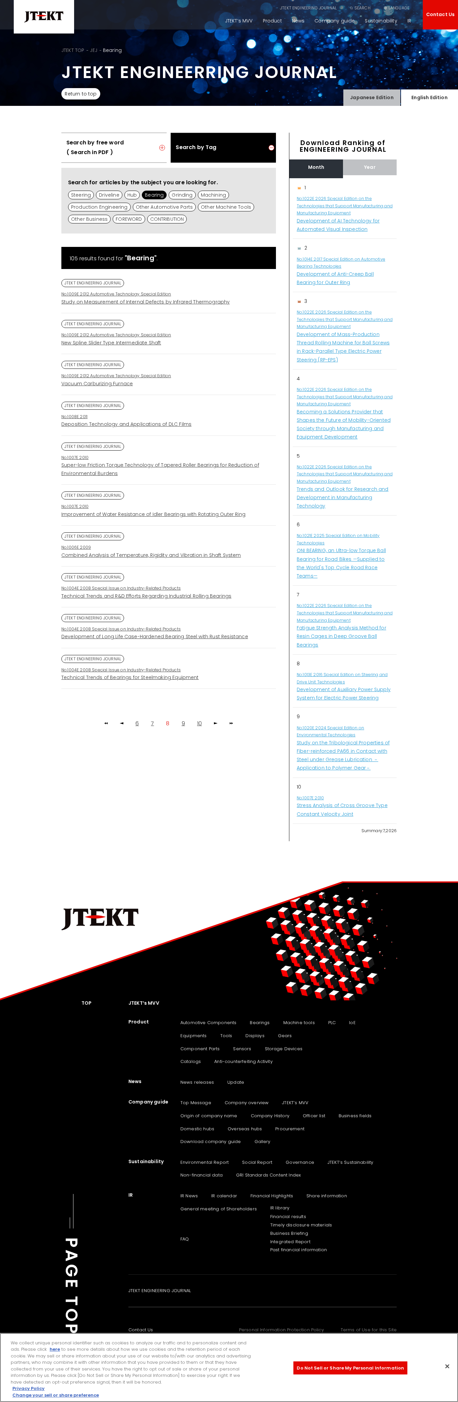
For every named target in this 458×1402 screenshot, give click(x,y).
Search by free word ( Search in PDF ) (95, 147)
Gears (285, 1035)
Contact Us (440, 14)
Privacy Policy (28, 1389)
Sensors (242, 1049)
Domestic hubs (197, 1129)
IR (409, 20)
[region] (343, 501)
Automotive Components (208, 1022)
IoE (352, 1022)
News (298, 20)
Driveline (109, 195)
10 (199, 723)
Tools (226, 1035)
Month (316, 167)
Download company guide (210, 1141)
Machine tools (299, 1022)
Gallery (262, 1141)
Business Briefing (289, 1233)
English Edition (429, 97)
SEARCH (362, 8)
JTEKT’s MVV (239, 20)
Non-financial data (201, 1175)
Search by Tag (196, 147)
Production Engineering (99, 207)
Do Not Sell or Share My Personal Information (350, 1368)
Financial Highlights (271, 1196)
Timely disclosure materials (301, 1225)
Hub (132, 195)
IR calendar (224, 1196)
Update (235, 1082)
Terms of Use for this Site (369, 1330)
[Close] (447, 1366)
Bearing (154, 195)
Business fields (355, 1116)
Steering (81, 195)
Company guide (334, 20)
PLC (332, 1022)
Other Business (89, 219)
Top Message (195, 1102)
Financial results (288, 1216)
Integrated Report (290, 1242)
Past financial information (298, 1250)
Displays (254, 1035)
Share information (326, 1196)
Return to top (81, 93)
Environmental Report (204, 1162)
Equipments (193, 1035)
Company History (270, 1116)
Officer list (314, 1116)
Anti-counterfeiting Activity (243, 1061)
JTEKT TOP (72, 50)
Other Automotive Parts (164, 207)
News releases (197, 1082)
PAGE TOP (71, 1287)
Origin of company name (208, 1116)
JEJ (93, 50)
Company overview (247, 1102)
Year (370, 167)
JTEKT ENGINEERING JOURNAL (308, 8)
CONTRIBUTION (167, 219)
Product (272, 20)
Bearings (260, 1022)
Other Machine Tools (226, 207)
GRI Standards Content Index (268, 1175)
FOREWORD (129, 219)
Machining (213, 195)
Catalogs (190, 1061)
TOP (86, 1003)
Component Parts (200, 1049)
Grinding (182, 195)
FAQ (184, 1239)
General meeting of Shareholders (218, 1209)
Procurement (289, 1129)
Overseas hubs (245, 1129)
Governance (300, 1162)
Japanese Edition (372, 97)
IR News (189, 1196)
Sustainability (381, 20)
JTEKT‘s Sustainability (351, 1162)
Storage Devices (283, 1049)
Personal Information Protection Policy (281, 1330)
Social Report (257, 1162)
